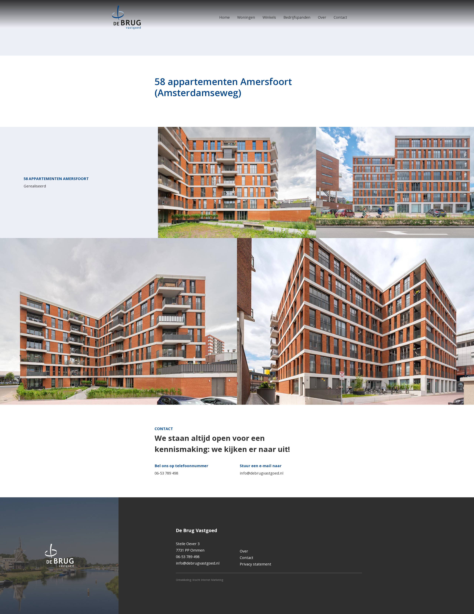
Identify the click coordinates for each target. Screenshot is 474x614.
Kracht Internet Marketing (207, 580)
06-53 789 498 (166, 473)
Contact (340, 17)
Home (224, 17)
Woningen (246, 17)
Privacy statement (255, 564)
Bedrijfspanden (297, 17)
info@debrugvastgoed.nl (261, 473)
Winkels (269, 17)
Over (322, 17)
